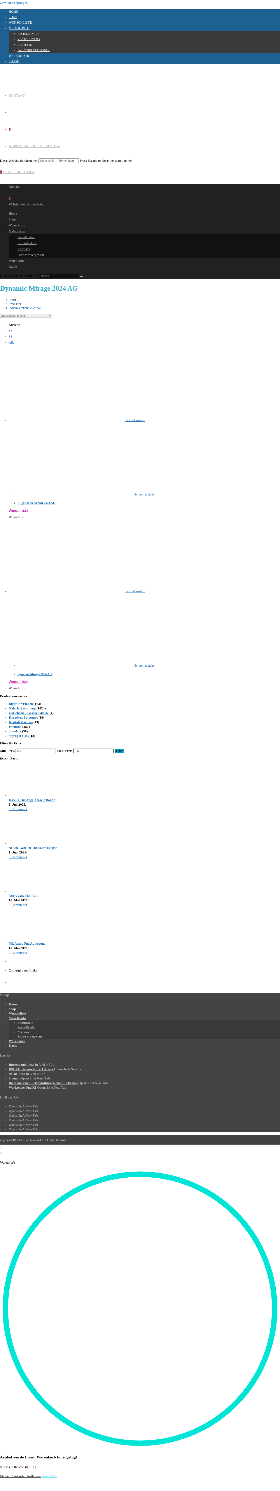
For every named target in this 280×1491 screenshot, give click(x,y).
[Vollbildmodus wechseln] (5, 1483)
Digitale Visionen (21, 704)
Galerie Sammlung (22, 708)
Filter (119, 750)
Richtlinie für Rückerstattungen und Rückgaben (43, 1083)
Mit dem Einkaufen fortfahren (20, 1476)
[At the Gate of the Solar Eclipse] (25, 843)
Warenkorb (19, 55)
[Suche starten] (81, 276)
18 (10, 330)
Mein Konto (19, 28)
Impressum (17, 1064)
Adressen (25, 44)
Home (13, 11)
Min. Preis (7, 750)
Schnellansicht (135, 420)
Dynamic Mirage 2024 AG (25, 307)
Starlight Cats (19, 736)
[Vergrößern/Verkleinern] (1, 1483)
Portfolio (15, 726)
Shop (13, 17)
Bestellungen (28, 33)
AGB (12, 1074)
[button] (18, 511)
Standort (15, 731)
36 (10, 336)
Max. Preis (64, 750)
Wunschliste (20, 22)
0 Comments (18, 809)
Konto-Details (29, 39)
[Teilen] (9, 1483)
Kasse (14, 61)
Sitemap (14, 1078)
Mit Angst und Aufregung (27, 943)
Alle (11, 342)
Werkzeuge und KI (23, 1087)
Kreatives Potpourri (23, 717)
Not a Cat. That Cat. (23, 895)
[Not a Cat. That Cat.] (25, 891)
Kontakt (14, 186)
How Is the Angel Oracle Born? (32, 800)
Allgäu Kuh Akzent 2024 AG (36, 503)
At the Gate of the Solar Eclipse (33, 848)
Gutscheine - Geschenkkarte (29, 713)
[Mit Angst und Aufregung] (25, 939)
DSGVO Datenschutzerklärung (31, 1069)
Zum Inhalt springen (14, 3)
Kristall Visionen (21, 722)
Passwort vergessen (34, 50)
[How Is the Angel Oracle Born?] (25, 795)
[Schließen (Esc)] (13, 1483)
